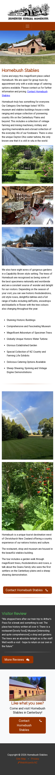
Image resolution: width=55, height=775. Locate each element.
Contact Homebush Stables (24, 590)
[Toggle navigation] (27, 26)
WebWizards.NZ (28, 762)
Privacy (35, 758)
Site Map (21, 758)
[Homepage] (27, 10)
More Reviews (14, 659)
